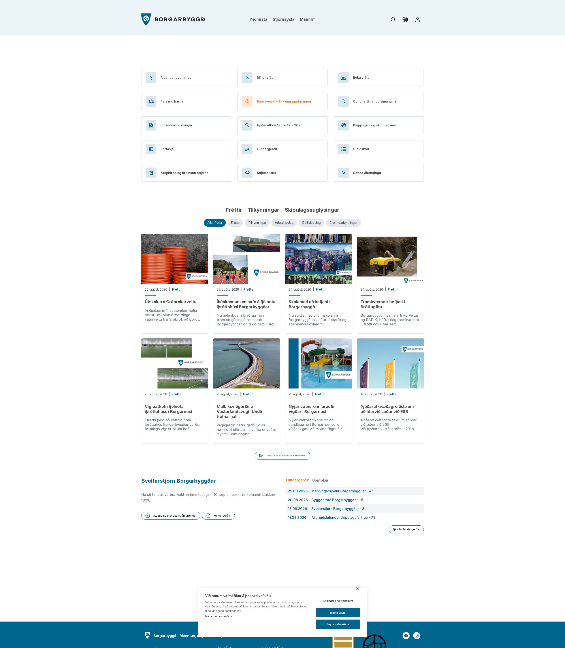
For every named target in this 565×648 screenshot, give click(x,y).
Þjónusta (258, 19)
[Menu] (173, 19)
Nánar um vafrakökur (218, 616)
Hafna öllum (338, 612)
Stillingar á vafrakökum (338, 601)
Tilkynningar (257, 222)
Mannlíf (307, 19)
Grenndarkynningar (344, 222)
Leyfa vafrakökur (338, 624)
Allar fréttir (214, 222)
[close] (357, 588)
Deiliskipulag (311, 222)
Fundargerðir (297, 480)
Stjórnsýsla (284, 19)
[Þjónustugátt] (417, 19)
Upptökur (320, 480)
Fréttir (235, 222)
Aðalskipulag (284, 222)
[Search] (393, 19)
